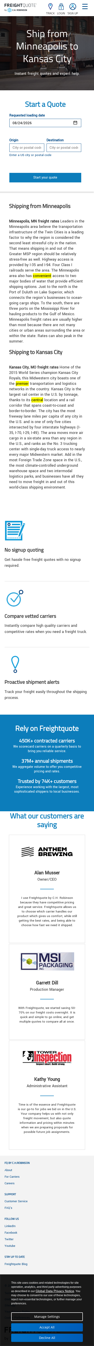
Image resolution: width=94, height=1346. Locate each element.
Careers (10, 1183)
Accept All (47, 1327)
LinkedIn (10, 1226)
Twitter (9, 1239)
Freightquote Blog (16, 1264)
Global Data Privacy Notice (55, 1291)
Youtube (10, 1246)
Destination (55, 140)
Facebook (11, 1233)
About (8, 1170)
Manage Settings (47, 1316)
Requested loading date (27, 115)
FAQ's (8, 1208)
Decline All (47, 1338)
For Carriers (12, 1177)
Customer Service (16, 1201)
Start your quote (45, 177)
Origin (13, 140)
